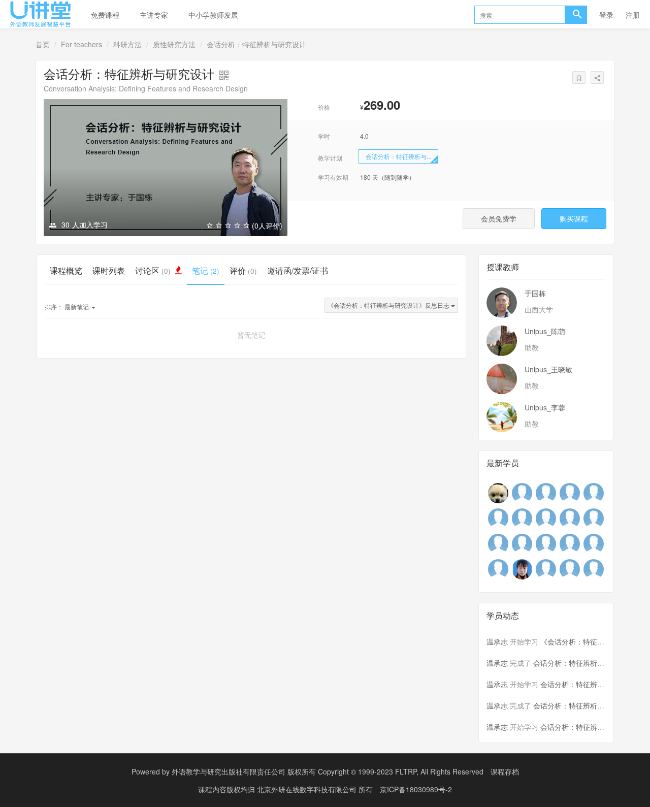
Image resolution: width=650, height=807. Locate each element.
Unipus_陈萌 (545, 331)
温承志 (497, 641)
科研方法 (127, 44)
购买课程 (574, 218)
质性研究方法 (174, 44)
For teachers (81, 44)
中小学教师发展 (213, 15)
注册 (633, 15)
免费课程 (105, 15)
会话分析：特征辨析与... (398, 156)
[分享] (597, 77)
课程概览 (66, 270)
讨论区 (153, 270)
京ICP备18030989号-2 (416, 789)
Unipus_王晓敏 (548, 369)
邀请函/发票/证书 (297, 270)
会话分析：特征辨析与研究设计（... (589, 663)
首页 (43, 44)
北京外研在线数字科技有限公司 (308, 789)
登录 (606, 15)
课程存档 (505, 771)
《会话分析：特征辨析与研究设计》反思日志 (389, 305)
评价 (243, 270)
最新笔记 (67, 306)
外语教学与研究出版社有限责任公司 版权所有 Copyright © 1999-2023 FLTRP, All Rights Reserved (327, 771)
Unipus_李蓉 (545, 407)
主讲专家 (154, 15)
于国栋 (535, 293)
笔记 (205, 270)
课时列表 (108, 270)
